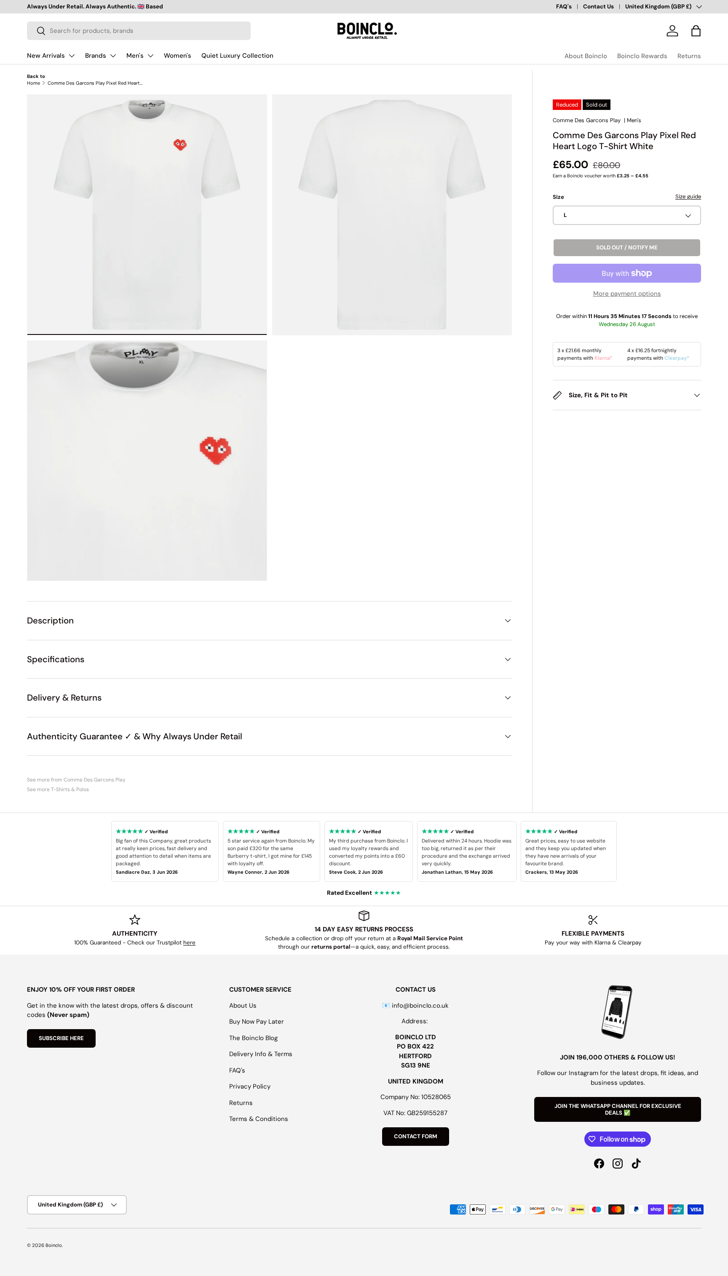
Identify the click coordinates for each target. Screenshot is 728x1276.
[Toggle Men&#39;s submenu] (150, 56)
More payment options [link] (627, 293)
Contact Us (598, 6)
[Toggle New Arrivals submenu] (72, 56)
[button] (696, 30)
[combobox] (139, 30)
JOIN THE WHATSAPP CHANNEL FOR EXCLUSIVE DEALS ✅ (617, 1109)
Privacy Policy (249, 1086)
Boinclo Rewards (642, 56)
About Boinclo (586, 56)
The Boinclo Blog (253, 1038)
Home (33, 83)
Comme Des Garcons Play (587, 120)
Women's (177, 55)
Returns (689, 56)
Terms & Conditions (258, 1119)
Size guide (688, 196)
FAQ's (564, 6)
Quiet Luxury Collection (237, 55)
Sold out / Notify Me (627, 247)
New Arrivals (46, 55)
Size (558, 197)
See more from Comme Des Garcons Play (76, 779)
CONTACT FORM (415, 1136)
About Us (243, 1005)
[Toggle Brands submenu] (113, 56)
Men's (135, 55)
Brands (95, 55)
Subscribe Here (61, 1038)
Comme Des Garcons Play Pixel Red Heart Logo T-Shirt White (95, 83)
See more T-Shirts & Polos (58, 789)
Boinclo (54, 1245)
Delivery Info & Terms (260, 1054)
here (189, 942)
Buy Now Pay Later (256, 1021)
